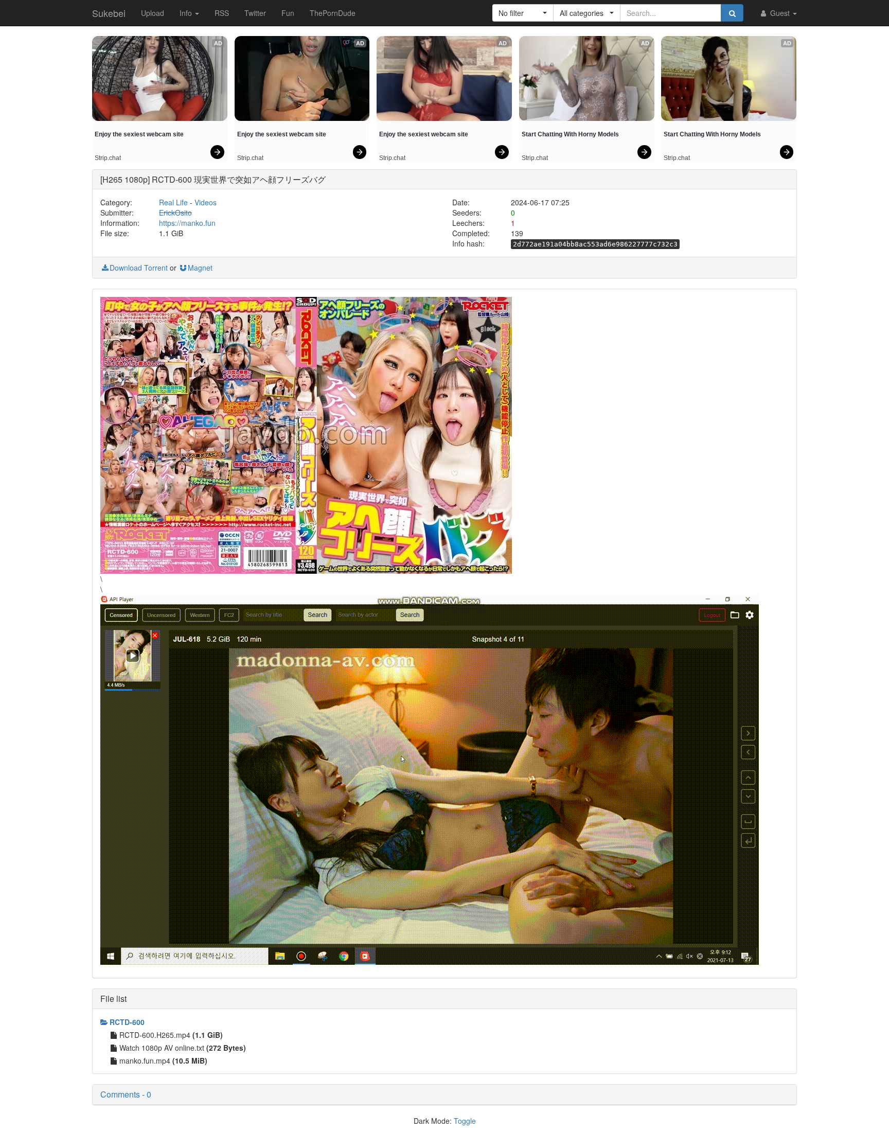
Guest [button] (780, 13)
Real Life (173, 202)
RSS (222, 13)
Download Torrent (139, 267)
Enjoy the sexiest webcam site (139, 134)
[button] (523, 13)
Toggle (465, 1121)
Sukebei (109, 13)
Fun (287, 13)
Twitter (255, 13)
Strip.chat (108, 158)
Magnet (200, 267)
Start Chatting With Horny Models (570, 134)
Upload (152, 13)
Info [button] (187, 13)
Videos (205, 202)
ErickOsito (175, 212)
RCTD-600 (127, 1022)
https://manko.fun (187, 223)
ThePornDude (332, 13)
